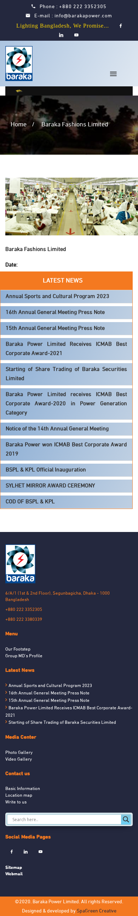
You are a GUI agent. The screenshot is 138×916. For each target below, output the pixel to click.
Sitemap (13, 867)
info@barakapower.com (83, 16)
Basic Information (22, 789)
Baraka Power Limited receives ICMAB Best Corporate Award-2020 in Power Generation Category (66, 404)
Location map (18, 795)
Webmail (14, 873)
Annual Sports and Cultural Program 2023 (57, 296)
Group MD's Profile (23, 656)
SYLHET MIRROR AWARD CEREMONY (50, 486)
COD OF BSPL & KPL (30, 501)
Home (19, 124)
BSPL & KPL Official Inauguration (46, 470)
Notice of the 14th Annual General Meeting (57, 429)
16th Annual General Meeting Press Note (55, 312)
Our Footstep (17, 649)
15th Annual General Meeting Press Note (55, 328)
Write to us (16, 802)
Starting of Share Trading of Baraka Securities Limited (66, 374)
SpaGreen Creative (96, 911)
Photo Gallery (19, 753)
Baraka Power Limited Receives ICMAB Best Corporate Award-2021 (66, 349)
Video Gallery (18, 759)
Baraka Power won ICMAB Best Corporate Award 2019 (66, 449)
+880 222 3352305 (83, 7)
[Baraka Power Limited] (20, 63)
